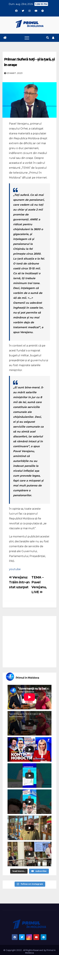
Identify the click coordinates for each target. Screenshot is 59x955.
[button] (47, 37)
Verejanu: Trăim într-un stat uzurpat (19, 582)
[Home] (4, 37)
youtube (15, 569)
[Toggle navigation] (26, 38)
